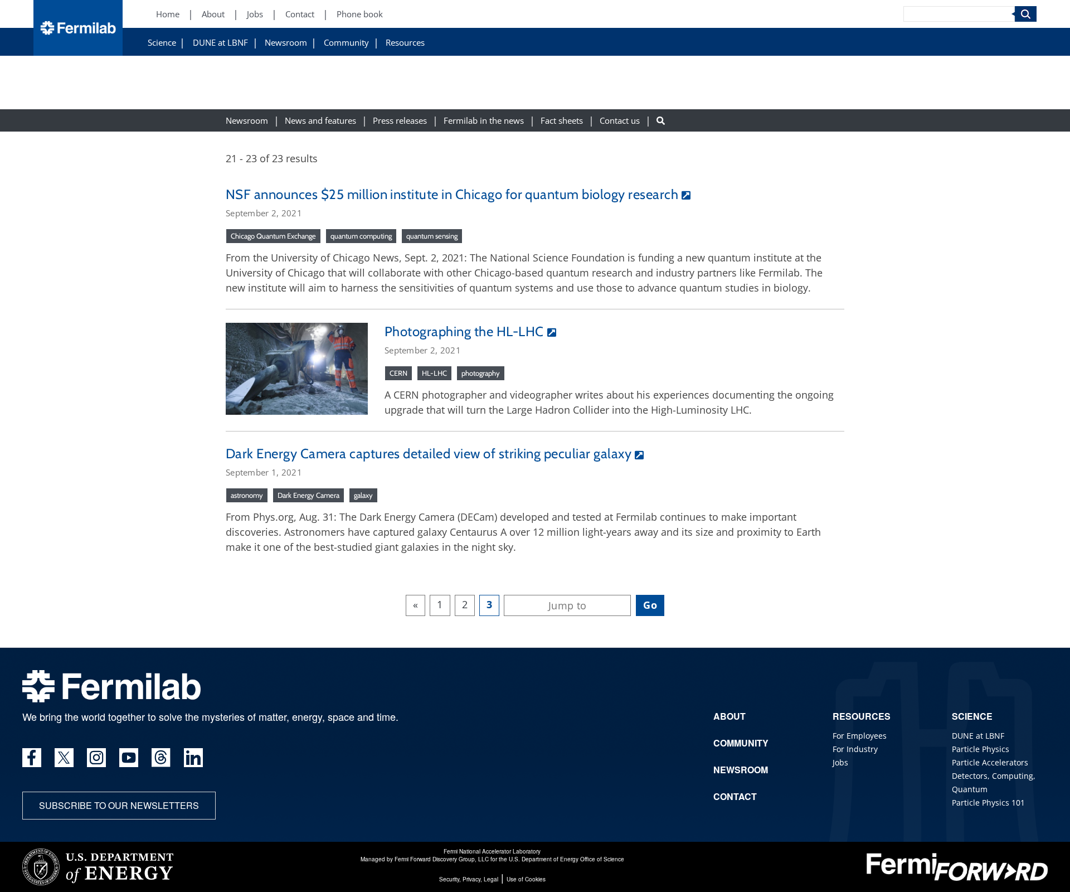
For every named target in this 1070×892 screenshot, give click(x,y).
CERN (398, 373)
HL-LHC (434, 373)
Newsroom (286, 42)
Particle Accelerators (990, 762)
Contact (299, 14)
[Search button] (660, 121)
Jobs (255, 14)
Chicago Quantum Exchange (273, 235)
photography (480, 373)
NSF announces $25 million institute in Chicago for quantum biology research (452, 194)
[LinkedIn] (193, 757)
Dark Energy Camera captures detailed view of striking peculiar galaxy (428, 453)
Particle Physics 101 (988, 802)
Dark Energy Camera (308, 495)
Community (346, 42)
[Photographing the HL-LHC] (297, 367)
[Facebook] (31, 757)
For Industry (855, 749)
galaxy (363, 495)
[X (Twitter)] (64, 757)
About (213, 14)
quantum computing (361, 235)
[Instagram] (96, 757)
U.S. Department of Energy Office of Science (566, 859)
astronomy (247, 495)
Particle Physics (980, 749)
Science (162, 42)
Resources (405, 42)
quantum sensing (432, 235)
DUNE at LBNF (220, 42)
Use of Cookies (526, 879)
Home (167, 14)
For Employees (860, 735)
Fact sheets (562, 121)
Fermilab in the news (484, 121)
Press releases (400, 121)
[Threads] (161, 757)
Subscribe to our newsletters (119, 805)
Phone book (360, 14)
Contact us (620, 121)
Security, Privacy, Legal (468, 879)
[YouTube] (128, 757)
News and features (320, 121)
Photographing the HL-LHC (464, 331)
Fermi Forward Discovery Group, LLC (442, 859)
